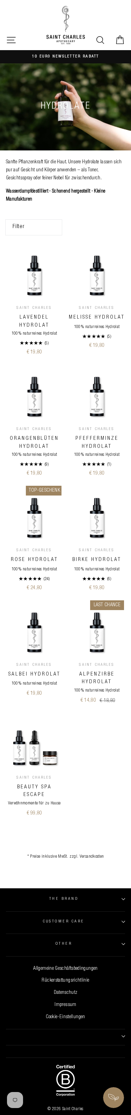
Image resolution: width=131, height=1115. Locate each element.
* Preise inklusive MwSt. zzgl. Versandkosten (65, 857)
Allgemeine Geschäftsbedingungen (65, 968)
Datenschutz (66, 992)
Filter (18, 227)
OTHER (64, 944)
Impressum (65, 1005)
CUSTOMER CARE (63, 921)
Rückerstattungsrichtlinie (65, 980)
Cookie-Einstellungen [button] (65, 1017)
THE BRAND (63, 899)
